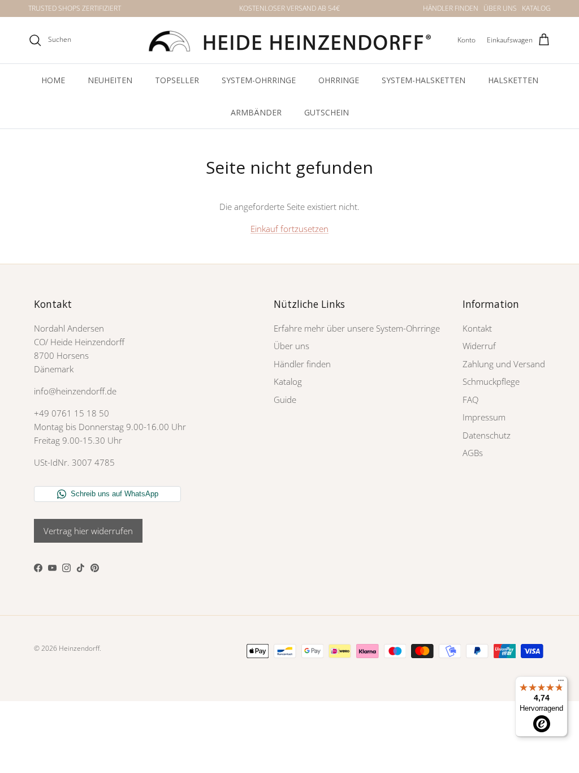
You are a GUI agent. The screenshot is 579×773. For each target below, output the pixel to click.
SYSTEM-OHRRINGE (259, 80)
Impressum (484, 417)
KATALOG (536, 8)
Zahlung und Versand (504, 364)
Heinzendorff (79, 648)
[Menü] (561, 683)
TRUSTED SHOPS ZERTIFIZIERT (74, 8)
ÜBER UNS (500, 8)
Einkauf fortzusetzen (289, 228)
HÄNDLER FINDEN (450, 8)
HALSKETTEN (513, 80)
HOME (53, 80)
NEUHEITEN (110, 80)
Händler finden (302, 364)
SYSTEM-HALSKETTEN (423, 80)
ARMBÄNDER (256, 112)
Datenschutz (487, 435)
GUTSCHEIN (326, 112)
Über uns (291, 345)
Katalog (288, 381)
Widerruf (479, 345)
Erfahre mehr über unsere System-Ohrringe (357, 328)
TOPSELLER (177, 80)
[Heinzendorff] (289, 40)
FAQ (470, 399)
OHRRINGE (338, 80)
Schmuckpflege (491, 381)
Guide (285, 399)
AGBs (473, 452)
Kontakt (477, 328)
